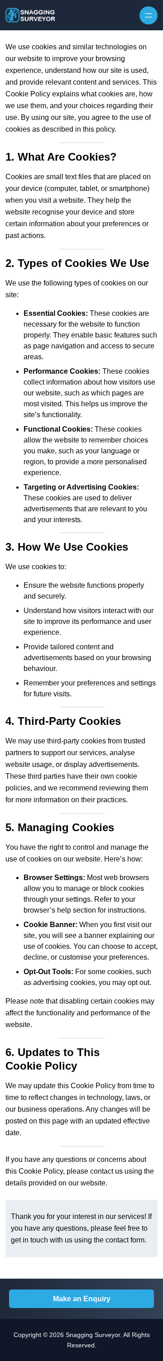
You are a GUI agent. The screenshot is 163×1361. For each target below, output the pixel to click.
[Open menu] (148, 15)
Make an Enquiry (81, 1299)
